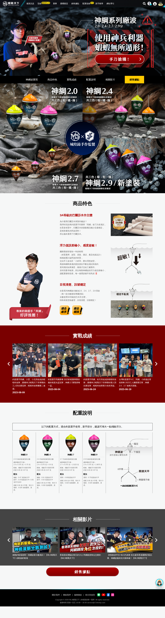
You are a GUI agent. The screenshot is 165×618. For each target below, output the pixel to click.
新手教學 (99, 4)
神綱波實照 (32, 79)
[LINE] (98, 595)
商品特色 (52, 79)
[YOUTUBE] (103, 595)
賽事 (55, 4)
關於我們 (56, 595)
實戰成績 (71, 79)
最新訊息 (30, 4)
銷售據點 (75, 4)
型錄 (44, 3)
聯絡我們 (67, 595)
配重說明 (91, 79)
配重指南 (88, 3)
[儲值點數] (149, 3)
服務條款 (78, 595)
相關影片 (110, 79)
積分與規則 (90, 595)
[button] (8, 364)
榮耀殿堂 (64, 4)
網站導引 (110, 4)
